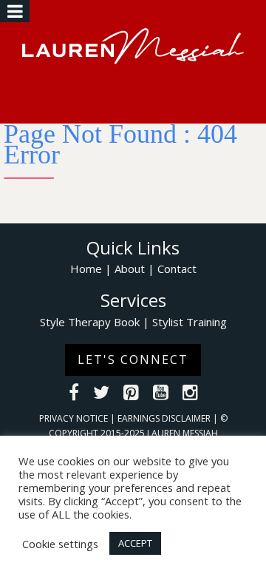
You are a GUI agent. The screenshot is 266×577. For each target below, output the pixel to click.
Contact (177, 268)
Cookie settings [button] (60, 543)
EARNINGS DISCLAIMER (165, 418)
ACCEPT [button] (135, 543)
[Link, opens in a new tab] (74, 394)
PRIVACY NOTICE (74, 418)
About (130, 268)
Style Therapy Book (90, 321)
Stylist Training (189, 321)
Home (86, 268)
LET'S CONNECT (133, 359)
